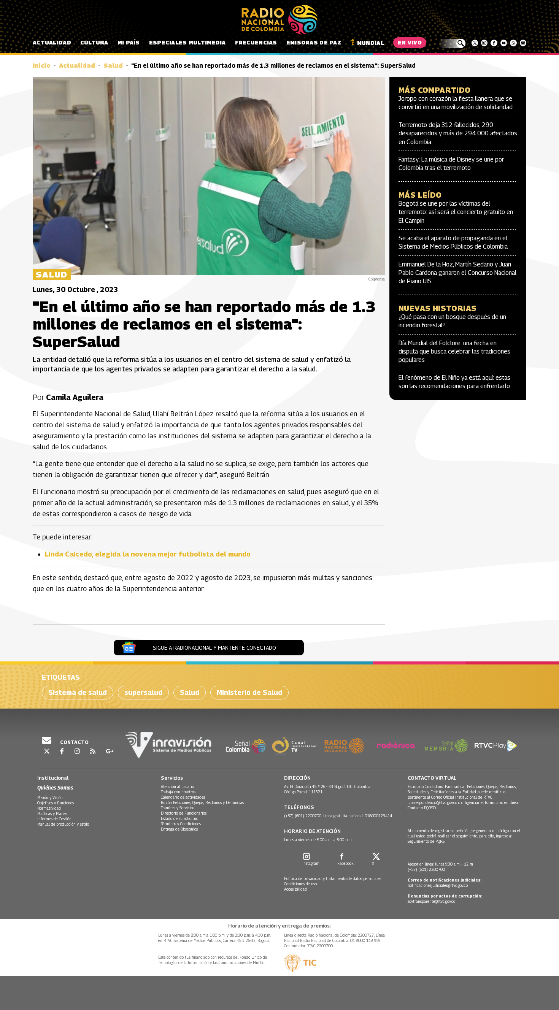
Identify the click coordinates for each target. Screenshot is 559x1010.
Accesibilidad (295, 889)
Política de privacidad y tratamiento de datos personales (332, 878)
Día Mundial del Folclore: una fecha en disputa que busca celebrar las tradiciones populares (454, 351)
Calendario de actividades (183, 797)
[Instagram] (484, 43)
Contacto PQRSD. (423, 807)
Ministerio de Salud (249, 692)
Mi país (129, 42)
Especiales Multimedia (187, 42)
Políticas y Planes (52, 813)
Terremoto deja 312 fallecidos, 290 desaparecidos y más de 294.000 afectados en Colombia (458, 133)
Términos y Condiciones (181, 823)
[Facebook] (494, 43)
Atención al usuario (177, 786)
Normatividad (49, 808)
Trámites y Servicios (177, 807)
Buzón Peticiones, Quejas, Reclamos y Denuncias (202, 802)
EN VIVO (410, 42)
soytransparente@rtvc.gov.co (431, 901)
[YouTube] (503, 43)
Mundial (370, 43)
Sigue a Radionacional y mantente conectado (214, 647)
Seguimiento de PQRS (426, 841)
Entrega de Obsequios (179, 829)
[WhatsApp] (513, 43)
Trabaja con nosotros (178, 792)
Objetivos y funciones (55, 803)
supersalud (143, 692)
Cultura (94, 42)
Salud (113, 65)
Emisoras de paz (313, 42)
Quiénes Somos (55, 787)
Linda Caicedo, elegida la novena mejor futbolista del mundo (148, 554)
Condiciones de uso (300, 884)
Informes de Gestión (54, 819)
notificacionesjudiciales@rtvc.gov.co (438, 885)
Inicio (42, 65)
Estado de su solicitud (180, 818)
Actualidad (52, 42)
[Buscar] (451, 43)
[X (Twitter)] (475, 43)
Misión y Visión (50, 797)
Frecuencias (256, 42)
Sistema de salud (77, 692)
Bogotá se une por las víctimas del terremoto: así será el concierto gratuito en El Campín (456, 212)
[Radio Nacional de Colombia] (279, 20)
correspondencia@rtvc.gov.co (433, 802)
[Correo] (523, 43)
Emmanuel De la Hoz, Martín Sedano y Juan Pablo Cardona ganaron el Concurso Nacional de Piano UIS (457, 273)
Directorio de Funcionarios (183, 813)
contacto (74, 742)
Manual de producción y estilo (63, 824)
